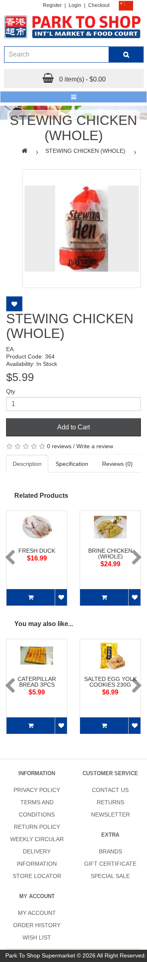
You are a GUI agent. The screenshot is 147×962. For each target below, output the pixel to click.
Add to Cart (73, 427)
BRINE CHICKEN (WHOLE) (110, 553)
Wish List (36, 937)
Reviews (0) (117, 464)
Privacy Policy (36, 790)
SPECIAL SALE (110, 876)
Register (52, 5)
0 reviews (59, 446)
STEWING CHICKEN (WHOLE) (85, 150)
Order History (36, 925)
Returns (110, 802)
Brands (110, 851)
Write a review (94, 446)
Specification (72, 464)
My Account (37, 913)
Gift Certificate (110, 863)
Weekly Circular (37, 839)
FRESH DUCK (36, 550)
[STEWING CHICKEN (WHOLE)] (81, 228)
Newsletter (110, 814)
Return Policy (37, 827)
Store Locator (37, 876)
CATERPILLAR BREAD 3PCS (37, 682)
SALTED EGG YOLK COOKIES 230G (110, 682)
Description (27, 464)
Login (75, 5)
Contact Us (110, 790)
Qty (10, 391)
